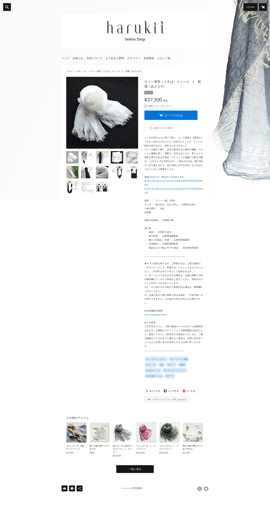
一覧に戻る (135, 468)
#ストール (151, 365)
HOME (69, 71)
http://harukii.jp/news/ (156, 314)
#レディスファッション (175, 370)
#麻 (161, 365)
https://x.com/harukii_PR (199, 488)
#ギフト (169, 376)
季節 (79, 71)
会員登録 (149, 58)
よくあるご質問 (114, 58)
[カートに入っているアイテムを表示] (263, 7)
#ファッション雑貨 (179, 359)
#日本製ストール (154, 376)
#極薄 (182, 365)
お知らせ (78, 58)
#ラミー (171, 365)
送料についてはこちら (159, 106)
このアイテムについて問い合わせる (168, 399)
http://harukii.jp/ (206, 488)
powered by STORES (132, 488)
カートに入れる (173, 115)
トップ (66, 58)
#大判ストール (153, 370)
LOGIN (250, 7)
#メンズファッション (156, 359)
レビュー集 (164, 58)
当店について (94, 58)
